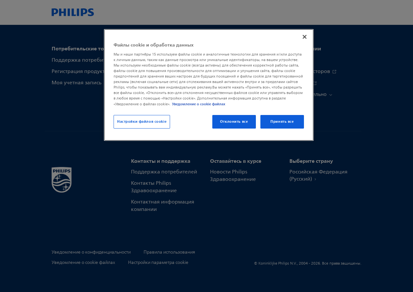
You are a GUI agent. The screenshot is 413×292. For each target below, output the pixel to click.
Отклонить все (234, 121)
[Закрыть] (304, 37)
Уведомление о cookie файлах (198, 104)
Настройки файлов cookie (141, 121)
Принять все (282, 121)
